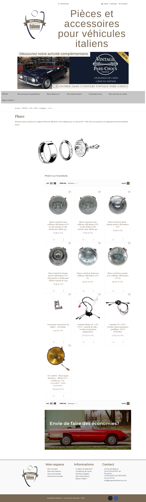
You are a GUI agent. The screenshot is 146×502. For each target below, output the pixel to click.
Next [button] (126, 70)
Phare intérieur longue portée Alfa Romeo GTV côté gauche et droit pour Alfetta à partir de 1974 (58, 277)
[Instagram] (110, 498)
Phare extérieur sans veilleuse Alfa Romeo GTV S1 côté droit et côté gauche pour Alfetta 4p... (88, 225)
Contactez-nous (95, 94)
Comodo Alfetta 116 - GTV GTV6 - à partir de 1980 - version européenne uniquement (87, 328)
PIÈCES (5, 94)
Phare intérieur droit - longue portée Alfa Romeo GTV (118, 224)
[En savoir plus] (63, 239)
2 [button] (74, 88)
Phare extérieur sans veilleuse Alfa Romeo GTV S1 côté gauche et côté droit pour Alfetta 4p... (58, 225)
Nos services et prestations (28, 94)
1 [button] (72, 88)
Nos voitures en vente (118, 94)
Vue (47, 183)
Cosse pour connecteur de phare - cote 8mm (58, 325)
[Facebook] (116, 498)
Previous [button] (20, 70)
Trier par (62, 183)
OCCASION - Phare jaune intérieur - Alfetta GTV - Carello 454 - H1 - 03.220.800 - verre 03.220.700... (58, 381)
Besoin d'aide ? (8, 100)
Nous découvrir (53, 94)
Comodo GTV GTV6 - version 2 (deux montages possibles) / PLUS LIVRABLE (117, 328)
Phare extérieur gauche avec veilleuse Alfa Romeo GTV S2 (117, 275)
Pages (124, 183)
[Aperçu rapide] (53, 239)
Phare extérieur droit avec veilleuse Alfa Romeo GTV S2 (88, 275)
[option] (73, 70)
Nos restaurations (74, 94)
